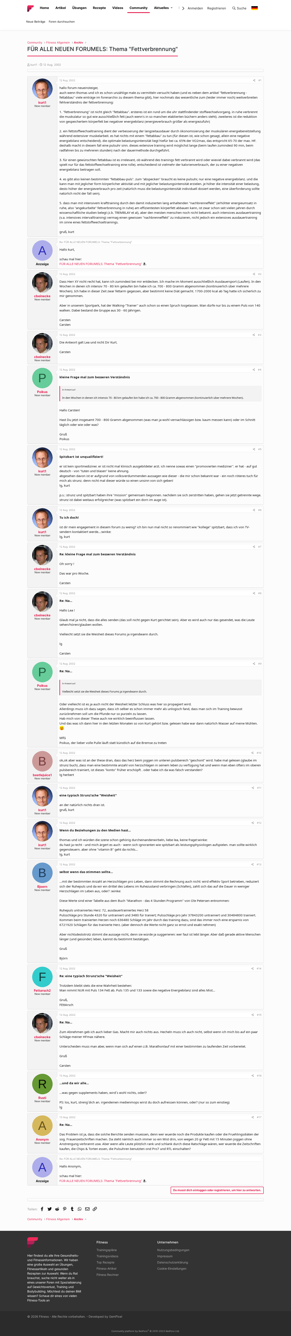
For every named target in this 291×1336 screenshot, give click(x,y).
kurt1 (33, 64)
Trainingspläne (107, 1250)
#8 (259, 593)
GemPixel (115, 1316)
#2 (259, 274)
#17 (259, 1117)
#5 (259, 449)
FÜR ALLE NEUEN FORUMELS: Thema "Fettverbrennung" (100, 264)
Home (44, 8)
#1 (259, 80)
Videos (117, 8)
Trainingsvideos (107, 1256)
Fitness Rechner (108, 1274)
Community (139, 8)
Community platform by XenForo (145, 1331)
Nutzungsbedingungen (173, 1250)
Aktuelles (161, 8)
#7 (259, 546)
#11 (259, 787)
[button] (171, 8)
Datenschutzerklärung (172, 1262)
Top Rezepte (105, 1262)
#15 (259, 1014)
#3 (259, 334)
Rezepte (99, 8)
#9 (259, 663)
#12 (259, 822)
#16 (259, 1075)
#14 (259, 968)
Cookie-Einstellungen (171, 1268)
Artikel (60, 8)
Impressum (165, 1256)
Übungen (79, 8)
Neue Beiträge (35, 21)
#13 (259, 864)
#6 (259, 510)
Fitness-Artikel (106, 1268)
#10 (259, 752)
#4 (259, 369)
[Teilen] (254, 80)
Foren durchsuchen (62, 21)
